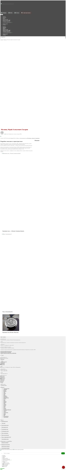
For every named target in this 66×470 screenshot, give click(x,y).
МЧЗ (4, 403)
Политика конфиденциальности (6, 351)
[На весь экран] (1, 468)
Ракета (5, 407)
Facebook (3, 376)
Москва (5, 402)
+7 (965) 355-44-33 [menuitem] (5, 462)
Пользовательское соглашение (5, 352)
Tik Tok (2, 380)
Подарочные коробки (5, 448)
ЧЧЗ (4, 415)
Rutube (2, 381)
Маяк (4, 400)
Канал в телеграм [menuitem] (6, 463)
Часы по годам (5, 19)
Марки (4, 18)
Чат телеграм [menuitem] (5, 464)
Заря (4, 392)
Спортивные (6, 412)
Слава (5, 411)
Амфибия (5, 389)
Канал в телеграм (6, 20)
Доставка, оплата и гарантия (33, 138)
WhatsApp (3, 362)
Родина (5, 408)
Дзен (2, 382)
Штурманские (6, 416)
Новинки (4, 17)
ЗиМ (4, 394)
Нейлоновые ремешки (6, 446)
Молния (5, 39)
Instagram (3, 377)
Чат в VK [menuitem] (5, 466)
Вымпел (5, 391)
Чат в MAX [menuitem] (5, 465)
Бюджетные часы (5, 421)
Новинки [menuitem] (4, 456)
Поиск (63, 453)
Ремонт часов (5, 23)
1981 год (17, 138)
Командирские (6, 397)
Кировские (5, 396)
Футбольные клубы (5, 431)
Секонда (5, 410)
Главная (1, 39)
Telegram (2, 363)
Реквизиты (2, 359)
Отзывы (4, 24)
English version (3, 385)
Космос (5, 398)
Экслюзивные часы (5, 439)
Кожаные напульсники (6, 444)
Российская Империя (7, 409)
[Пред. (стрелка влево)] (0, 469)
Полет (5, 406)
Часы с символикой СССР (6, 437)
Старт (5, 413)
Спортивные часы (5, 429)
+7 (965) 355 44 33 (3, 361)
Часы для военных (5, 433)
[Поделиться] (2, 468)
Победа (5, 405)
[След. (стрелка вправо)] (1, 469)
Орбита (5, 404)
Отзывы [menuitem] (3, 461)
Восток (5, 390)
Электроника (6, 417)
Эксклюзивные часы (23, 138)
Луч (4, 399)
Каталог (4, 16)
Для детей (3, 423)
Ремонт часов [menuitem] (4, 460)
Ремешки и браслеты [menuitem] (6, 459)
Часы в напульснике (5, 435)
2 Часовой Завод (6, 388)
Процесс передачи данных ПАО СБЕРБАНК (8, 353)
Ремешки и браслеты (6, 21)
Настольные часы (5, 427)
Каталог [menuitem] (3, 455)
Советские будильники (7, 22)
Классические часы (5, 425)
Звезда (5, 393)
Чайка (5, 414)
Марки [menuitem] (3, 457)
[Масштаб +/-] (0, 468)
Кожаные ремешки (5, 442)
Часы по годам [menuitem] (5, 458)
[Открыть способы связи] (63, 467)
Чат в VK (3, 364)
